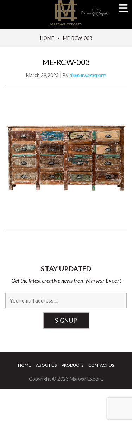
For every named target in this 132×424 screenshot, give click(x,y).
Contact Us (101, 365)
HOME (47, 38)
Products (72, 365)
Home (24, 365)
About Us (46, 365)
